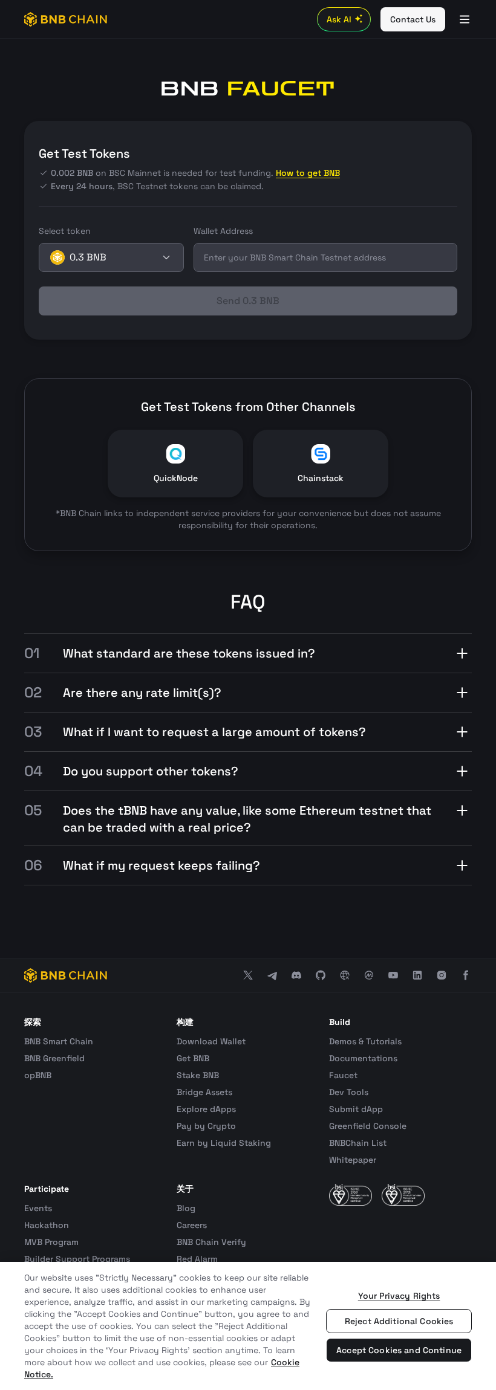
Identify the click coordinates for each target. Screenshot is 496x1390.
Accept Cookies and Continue (399, 1350)
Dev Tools (348, 1092)
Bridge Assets (204, 1092)
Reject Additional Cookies (399, 1321)
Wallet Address (223, 231)
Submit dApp (356, 1109)
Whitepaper (352, 1160)
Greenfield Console (367, 1126)
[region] (248, 1326)
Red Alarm (197, 1259)
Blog (186, 1208)
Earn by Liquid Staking (224, 1143)
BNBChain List (358, 1143)
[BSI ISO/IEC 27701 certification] (403, 1195)
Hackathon (46, 1225)
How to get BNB (308, 172)
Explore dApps (206, 1109)
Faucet (343, 1075)
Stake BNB (198, 1075)
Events (38, 1208)
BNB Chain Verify (211, 1242)
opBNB (37, 1075)
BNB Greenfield (54, 1058)
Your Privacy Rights (399, 1295)
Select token (65, 231)
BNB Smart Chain (58, 1041)
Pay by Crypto (206, 1126)
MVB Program (51, 1242)
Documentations (363, 1058)
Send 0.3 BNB (248, 300)
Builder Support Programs (77, 1259)
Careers (192, 1225)
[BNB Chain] (65, 19)
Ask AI (339, 19)
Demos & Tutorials (365, 1041)
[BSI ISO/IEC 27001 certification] (350, 1195)
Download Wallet (211, 1041)
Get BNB (193, 1058)
